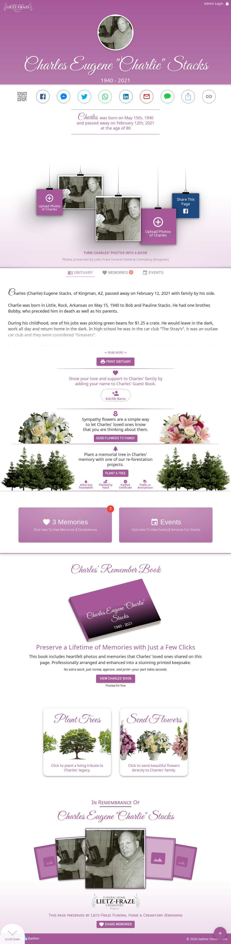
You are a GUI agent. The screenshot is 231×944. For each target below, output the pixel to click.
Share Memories (118, 924)
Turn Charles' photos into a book (115, 253)
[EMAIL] (146, 96)
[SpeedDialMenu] (220, 933)
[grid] (115, 208)
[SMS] (167, 96)
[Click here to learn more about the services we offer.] (115, 902)
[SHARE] (188, 96)
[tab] (80, 272)
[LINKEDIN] (126, 96)
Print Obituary (118, 361)
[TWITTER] (84, 96)
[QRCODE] (22, 96)
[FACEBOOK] (43, 96)
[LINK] (209, 96)
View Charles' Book (116, 678)
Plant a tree (115, 473)
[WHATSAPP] (105, 96)
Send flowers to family (115, 438)
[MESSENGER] (63, 96)
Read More (115, 352)
